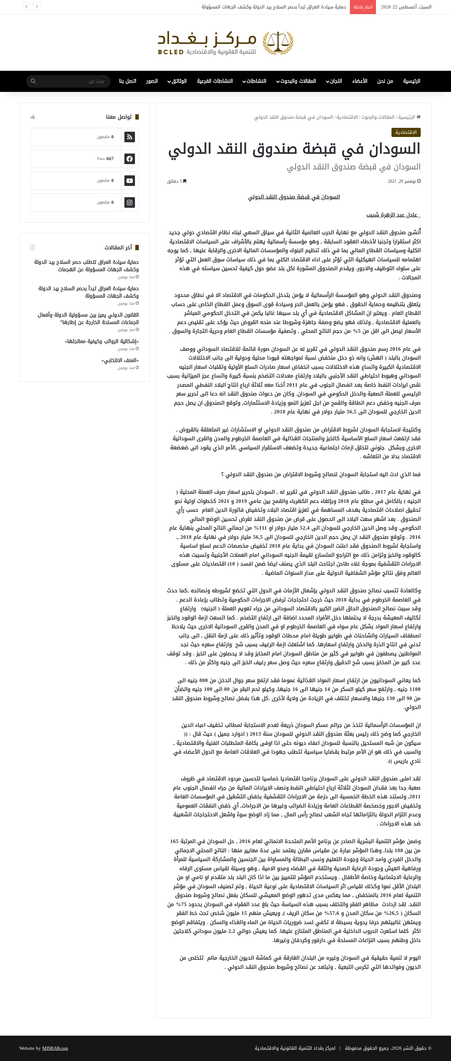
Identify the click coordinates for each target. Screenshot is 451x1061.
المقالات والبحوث (298, 81)
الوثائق (179, 81)
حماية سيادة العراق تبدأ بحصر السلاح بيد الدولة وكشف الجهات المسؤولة (274, 6)
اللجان (336, 81)
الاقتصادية (347, 117)
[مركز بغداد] (225, 43)
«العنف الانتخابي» (120, 360)
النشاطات (256, 81)
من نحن (385, 81)
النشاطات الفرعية (215, 81)
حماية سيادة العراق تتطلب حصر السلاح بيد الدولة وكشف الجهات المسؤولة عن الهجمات (86, 265)
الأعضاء (359, 81)
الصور (152, 81)
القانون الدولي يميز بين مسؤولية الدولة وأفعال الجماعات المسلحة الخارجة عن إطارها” (88, 318)
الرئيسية (411, 81)
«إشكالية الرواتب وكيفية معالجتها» (102, 341)
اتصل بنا (127, 81)
